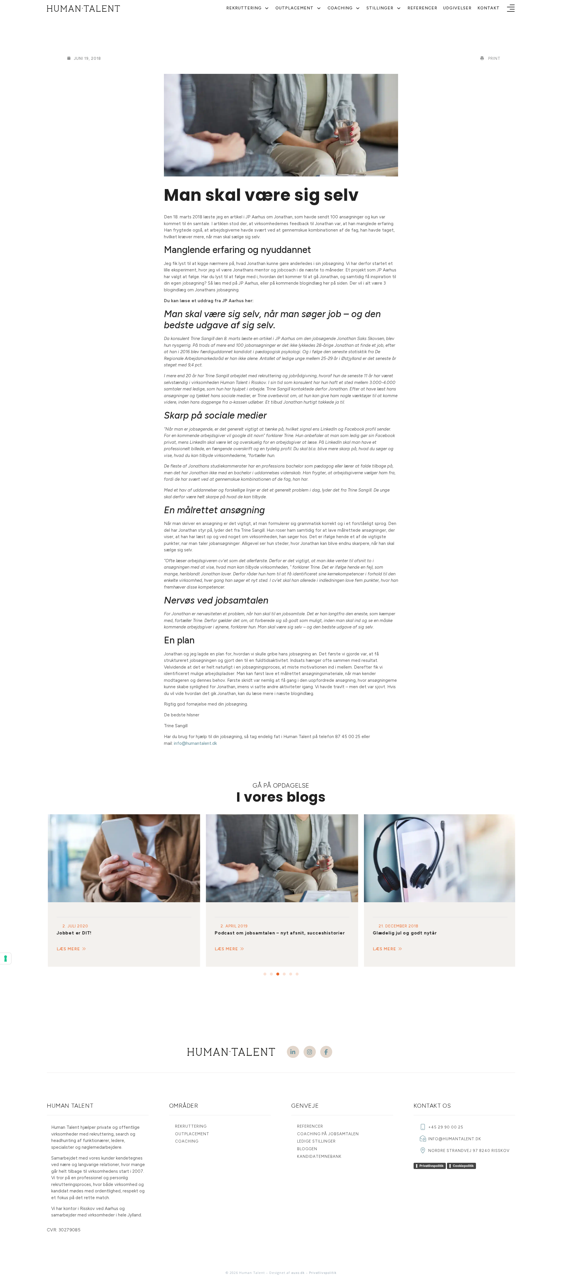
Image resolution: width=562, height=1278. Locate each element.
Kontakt (488, 8)
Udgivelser (457, 8)
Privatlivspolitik (431, 1166)
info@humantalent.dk (195, 743)
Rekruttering (244, 8)
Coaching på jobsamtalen (328, 1134)
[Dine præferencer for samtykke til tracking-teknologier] (5, 958)
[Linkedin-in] (293, 1052)
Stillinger (379, 8)
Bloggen (307, 1149)
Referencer (422, 8)
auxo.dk (298, 1273)
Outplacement (294, 8)
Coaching (340, 8)
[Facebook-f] (326, 1052)
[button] (511, 8)
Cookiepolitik (463, 1166)
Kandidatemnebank (319, 1156)
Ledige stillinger (316, 1141)
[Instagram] (310, 1052)
